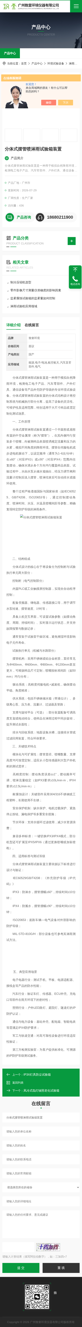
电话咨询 (75, 284)
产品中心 (10, 53)
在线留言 (32, 325)
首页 (24, 63)
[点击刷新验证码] (48, 1247)
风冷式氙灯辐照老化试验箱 (41, 1090)
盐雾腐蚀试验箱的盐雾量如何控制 (32, 298)
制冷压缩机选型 (20, 282)
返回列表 (17, 1082)
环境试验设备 (55, 63)
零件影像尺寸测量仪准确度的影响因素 (35, 290)
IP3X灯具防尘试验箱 (37, 1074)
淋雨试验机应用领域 (23, 306)
